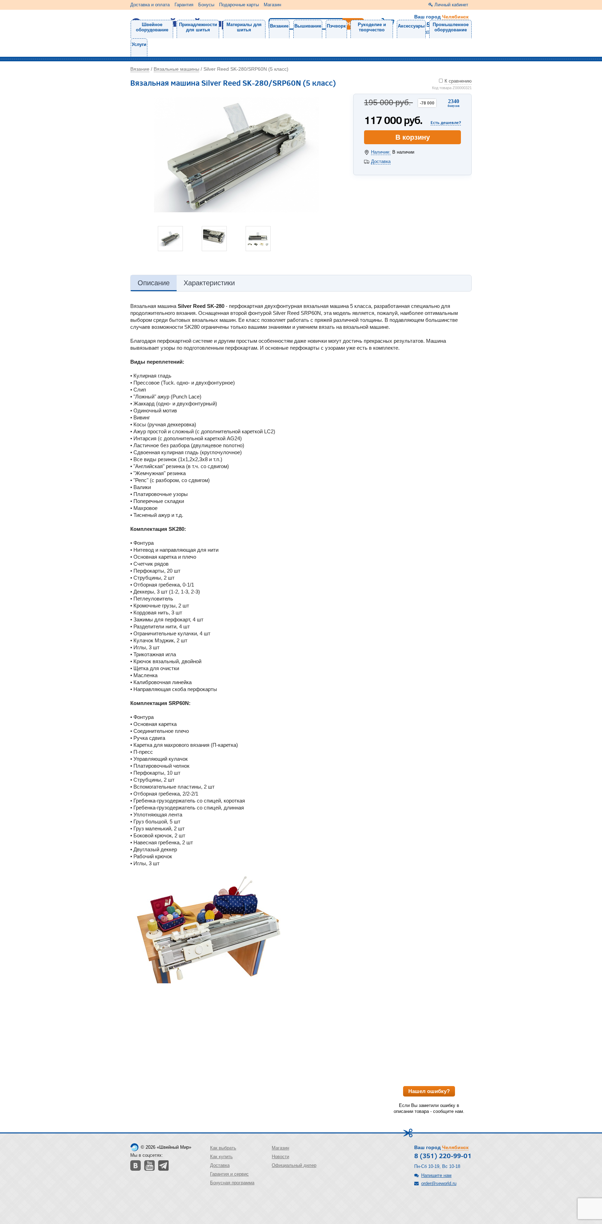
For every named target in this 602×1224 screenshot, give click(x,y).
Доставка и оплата (150, 4)
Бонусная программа (232, 1182)
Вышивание (307, 26)
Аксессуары (411, 26)
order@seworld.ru (438, 1183)
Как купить (221, 1156)
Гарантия (184, 4)
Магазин (272, 4)
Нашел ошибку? (429, 1091)
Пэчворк (336, 26)
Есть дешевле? (446, 122)
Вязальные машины (176, 69)
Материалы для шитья (244, 27)
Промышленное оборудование (451, 27)
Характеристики (209, 283)
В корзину (412, 137)
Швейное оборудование (152, 27)
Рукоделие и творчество (372, 27)
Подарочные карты (239, 4)
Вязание (279, 26)
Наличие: (381, 152)
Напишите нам (436, 1175)
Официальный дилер (294, 1165)
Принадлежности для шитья (198, 27)
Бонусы (206, 4)
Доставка (381, 161)
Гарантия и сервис (229, 1174)
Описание (154, 283)
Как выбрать (223, 1148)
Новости (280, 1156)
